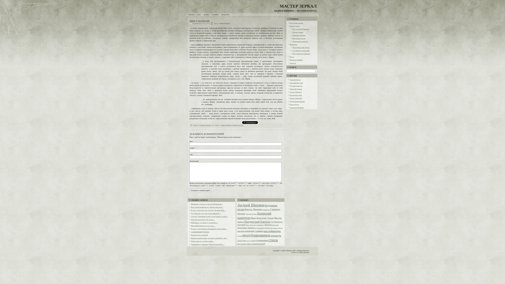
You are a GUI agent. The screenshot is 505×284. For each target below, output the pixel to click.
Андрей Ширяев (224, 23)
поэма (243, 240)
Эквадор (268, 224)
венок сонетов (277, 228)
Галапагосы (266, 210)
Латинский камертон (300, 41)
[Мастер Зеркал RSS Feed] (315, 251)
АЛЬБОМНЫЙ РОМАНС (200, 232)
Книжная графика (296, 60)
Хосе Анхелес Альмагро (255, 225)
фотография (241, 244)
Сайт (191, 154)
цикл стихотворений (256, 243)
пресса (249, 241)
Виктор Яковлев (253, 209)
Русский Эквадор (296, 86)
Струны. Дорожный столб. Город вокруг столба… (209, 216)
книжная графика (254, 231)
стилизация (262, 240)
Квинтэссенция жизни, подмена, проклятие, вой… (209, 238)
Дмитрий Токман (251, 214)
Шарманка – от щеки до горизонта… (204, 222)
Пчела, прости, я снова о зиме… (202, 241)
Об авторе (225, 15)
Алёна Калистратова (297, 101)
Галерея (215, 15)
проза (253, 240)
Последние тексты (296, 23)
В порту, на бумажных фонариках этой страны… (209, 229)
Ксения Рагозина (296, 95)
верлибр (241, 231)
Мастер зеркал (297, 32)
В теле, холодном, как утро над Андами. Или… (208, 210)
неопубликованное (256, 235)
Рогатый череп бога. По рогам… (203, 219)
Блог (199, 15)
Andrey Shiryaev (304, 252)
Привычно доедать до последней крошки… (207, 204)
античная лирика (246, 227)
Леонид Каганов (296, 92)
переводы (276, 235)
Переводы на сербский (199, 235)
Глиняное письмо (205, 125)
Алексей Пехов (295, 79)
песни (239, 241)
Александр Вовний (297, 107)
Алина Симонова (296, 98)
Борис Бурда (294, 104)
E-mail (192, 148)
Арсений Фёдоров (296, 83)
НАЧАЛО (191, 15)
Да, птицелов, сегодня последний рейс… (206, 213)
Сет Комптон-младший (300, 50)
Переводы (293, 44)
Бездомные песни (298, 38)
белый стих (269, 228)
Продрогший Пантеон (257, 221)
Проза (292, 57)
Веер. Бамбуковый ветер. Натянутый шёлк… (207, 207)
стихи (273, 239)
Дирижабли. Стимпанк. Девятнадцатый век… (207, 244)
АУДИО (206, 15)
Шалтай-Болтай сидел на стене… (203, 226)
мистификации (272, 231)
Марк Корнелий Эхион (262, 217)
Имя (192, 141)
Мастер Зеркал (298, 6)
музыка (239, 236)
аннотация (275, 225)
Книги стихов (295, 26)
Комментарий (194, 161)
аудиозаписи (259, 228)
